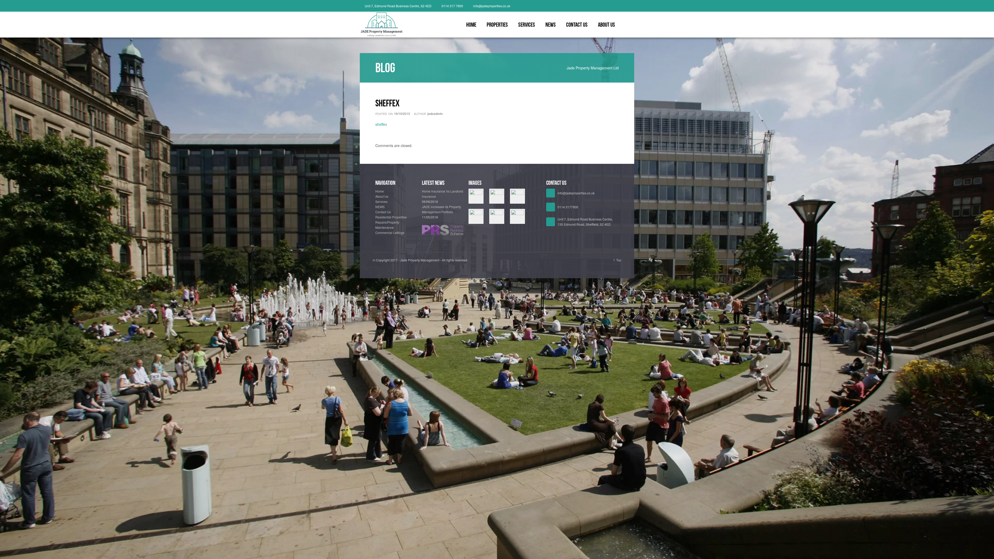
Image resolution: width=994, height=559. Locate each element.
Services (526, 24)
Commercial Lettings (389, 232)
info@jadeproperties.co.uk (491, 6)
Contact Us (577, 24)
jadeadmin (435, 113)
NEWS (550, 24)
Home (471, 24)
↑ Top (617, 260)
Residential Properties (391, 217)
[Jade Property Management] (619, 5)
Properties (497, 24)
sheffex (381, 124)
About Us (606, 24)
